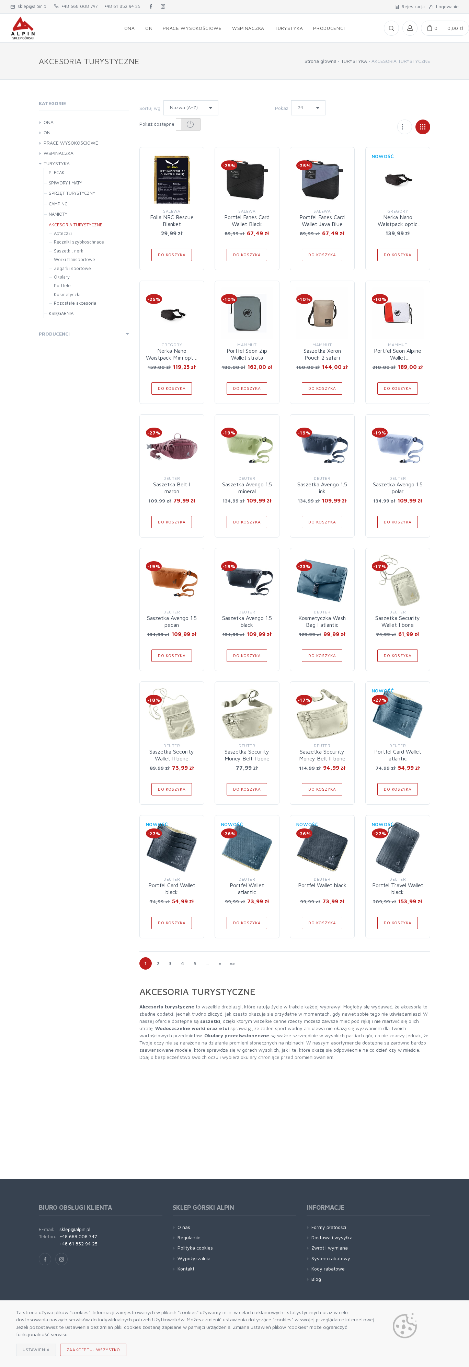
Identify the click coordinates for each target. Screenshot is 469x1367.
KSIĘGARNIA (61, 313)
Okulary (62, 277)
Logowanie (446, 6)
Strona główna (320, 61)
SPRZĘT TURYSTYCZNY (72, 193)
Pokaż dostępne (157, 124)
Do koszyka (171, 254)
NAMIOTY (58, 214)
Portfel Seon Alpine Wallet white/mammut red (397, 358)
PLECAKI (57, 172)
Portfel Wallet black (322, 885)
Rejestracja (412, 6)
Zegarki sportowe (72, 268)
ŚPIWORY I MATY (65, 182)
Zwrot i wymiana (329, 1248)
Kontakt (186, 1269)
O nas (184, 1227)
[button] (188, 124)
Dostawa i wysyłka (332, 1237)
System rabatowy (330, 1258)
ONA (49, 122)
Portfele (62, 285)
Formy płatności (328, 1227)
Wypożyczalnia (194, 1258)
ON (47, 132)
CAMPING (58, 203)
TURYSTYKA (354, 61)
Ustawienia (36, 1349)
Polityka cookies (195, 1248)
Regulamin (189, 1237)
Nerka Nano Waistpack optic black (397, 224)
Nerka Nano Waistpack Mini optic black (171, 358)
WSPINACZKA (58, 153)
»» (232, 963)
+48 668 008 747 (78, 6)
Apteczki (63, 233)
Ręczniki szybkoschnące (79, 242)
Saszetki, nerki (69, 250)
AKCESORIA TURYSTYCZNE (75, 224)
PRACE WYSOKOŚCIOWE (71, 143)
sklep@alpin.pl (31, 6)
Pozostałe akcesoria (75, 303)
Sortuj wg (149, 108)
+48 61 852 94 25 (122, 6)
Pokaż (281, 108)
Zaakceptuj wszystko (93, 1349)
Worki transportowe (74, 259)
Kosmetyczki (67, 294)
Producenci (54, 334)
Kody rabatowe (328, 1269)
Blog (316, 1279)
